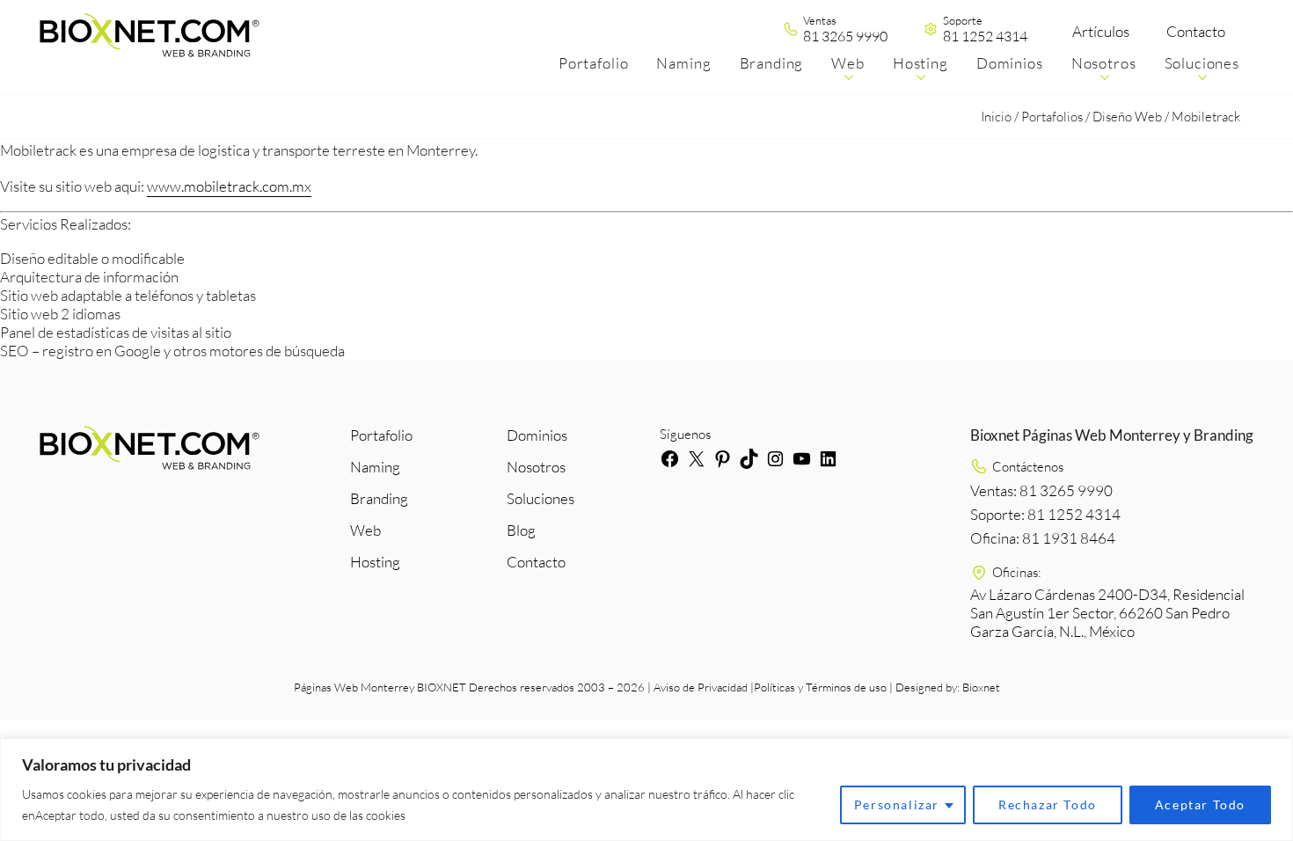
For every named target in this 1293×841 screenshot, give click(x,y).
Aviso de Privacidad (701, 687)
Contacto (1195, 31)
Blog (521, 530)
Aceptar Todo (1200, 804)
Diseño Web (1127, 116)
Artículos (1100, 31)
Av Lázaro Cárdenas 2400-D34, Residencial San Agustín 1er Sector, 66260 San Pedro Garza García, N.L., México (1107, 612)
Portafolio (381, 435)
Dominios (537, 435)
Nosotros (536, 466)
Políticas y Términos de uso (820, 687)
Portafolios (1052, 116)
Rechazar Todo (1047, 804)
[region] (646, 789)
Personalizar (896, 804)
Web (365, 530)
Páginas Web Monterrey (354, 687)
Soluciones (540, 498)
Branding (379, 498)
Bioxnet (981, 687)
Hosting (375, 561)
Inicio (996, 116)
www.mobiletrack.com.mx (229, 186)
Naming (375, 466)
